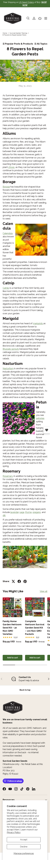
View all (43, 591)
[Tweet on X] (13, 581)
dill (4, 515)
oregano (37, 512)
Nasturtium (8, 368)
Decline (23, 846)
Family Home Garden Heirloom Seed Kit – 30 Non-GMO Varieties (12, 627)
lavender (14, 512)
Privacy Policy (14, 832)
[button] (40, 18)
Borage (6, 186)
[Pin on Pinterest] (25, 581)
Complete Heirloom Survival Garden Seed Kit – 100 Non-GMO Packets (34, 627)
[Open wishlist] (46, 430)
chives (11, 167)
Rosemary (8, 476)
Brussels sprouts (11, 349)
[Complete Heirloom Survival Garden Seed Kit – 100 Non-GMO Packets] (35, 607)
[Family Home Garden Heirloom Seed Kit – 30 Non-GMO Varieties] (12, 607)
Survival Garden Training (18, 33)
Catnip (6, 288)
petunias (40, 418)
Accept (23, 839)
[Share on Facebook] (19, 581)
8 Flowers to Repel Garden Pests (14, 35)
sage (21, 512)
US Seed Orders (26, 2)
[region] (25, 679)
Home (5, 33)
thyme (28, 512)
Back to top (25, 690)
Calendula (8, 233)
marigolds (38, 323)
